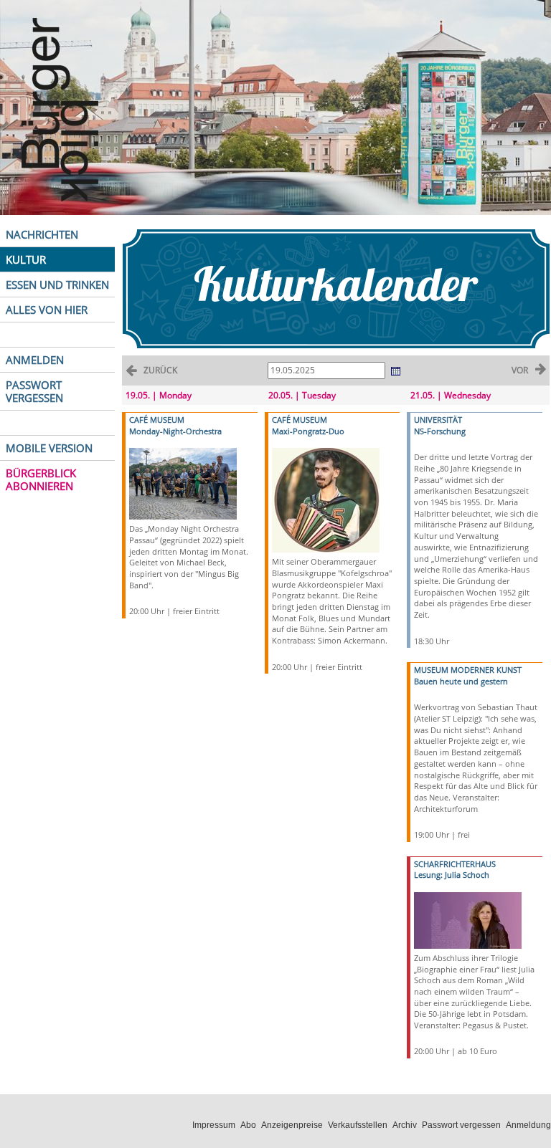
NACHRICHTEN (42, 234)
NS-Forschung (440, 431)
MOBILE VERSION (49, 448)
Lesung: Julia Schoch (451, 874)
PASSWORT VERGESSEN (34, 391)
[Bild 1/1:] (183, 482)
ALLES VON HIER (47, 309)
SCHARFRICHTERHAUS (455, 863)
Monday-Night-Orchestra (175, 431)
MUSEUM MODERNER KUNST (468, 669)
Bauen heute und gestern (461, 681)
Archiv (404, 1125)
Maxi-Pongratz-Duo (308, 431)
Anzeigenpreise (292, 1125)
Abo (248, 1125)
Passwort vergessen (461, 1125)
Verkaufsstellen (357, 1125)
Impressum (213, 1125)
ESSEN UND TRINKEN (57, 284)
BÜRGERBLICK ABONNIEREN (41, 479)
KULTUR (26, 259)
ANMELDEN (35, 360)
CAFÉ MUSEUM (156, 419)
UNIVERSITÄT (438, 419)
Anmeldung (528, 1125)
